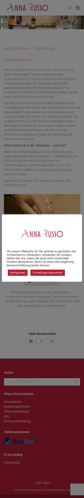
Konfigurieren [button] (17, 272)
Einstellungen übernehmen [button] (48, 272)
